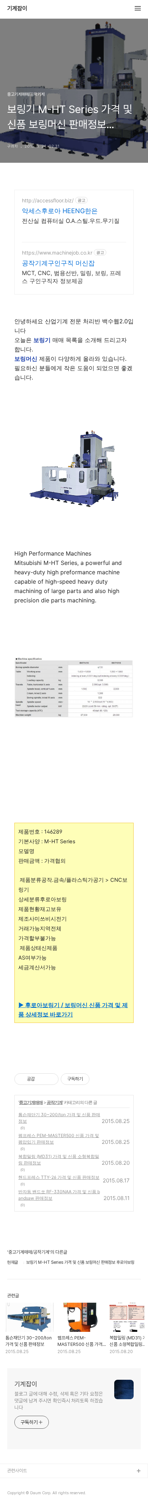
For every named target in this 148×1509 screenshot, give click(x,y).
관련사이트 (17, 1470)
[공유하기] (41, 1079)
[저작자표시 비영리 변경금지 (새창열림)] (99, 1079)
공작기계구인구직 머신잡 (58, 263)
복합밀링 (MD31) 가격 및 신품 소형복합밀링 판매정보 (58, 1160)
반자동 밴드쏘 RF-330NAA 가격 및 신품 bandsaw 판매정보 (59, 1195)
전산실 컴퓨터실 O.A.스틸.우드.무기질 (71, 220)
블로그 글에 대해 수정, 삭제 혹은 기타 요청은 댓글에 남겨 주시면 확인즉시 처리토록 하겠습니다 (58, 1400)
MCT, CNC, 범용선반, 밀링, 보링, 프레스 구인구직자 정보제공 (71, 276)
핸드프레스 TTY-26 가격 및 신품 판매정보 (59, 1177)
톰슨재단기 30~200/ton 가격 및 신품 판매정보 (59, 1118)
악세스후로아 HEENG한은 (60, 211)
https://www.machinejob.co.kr (57, 253)
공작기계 (55, 1102)
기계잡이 (17, 8)
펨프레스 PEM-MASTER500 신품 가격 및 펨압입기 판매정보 (58, 1139)
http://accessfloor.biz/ (48, 200)
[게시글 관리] (50, 1079)
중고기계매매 (31, 1102)
